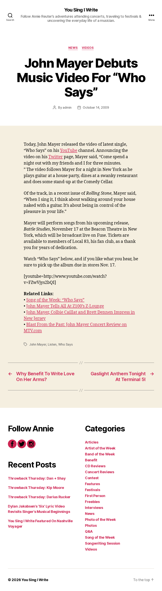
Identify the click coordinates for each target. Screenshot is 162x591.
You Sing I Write (81, 10)
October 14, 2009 (96, 107)
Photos (91, 525)
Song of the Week (100, 537)
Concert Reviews (99, 472)
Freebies (92, 502)
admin (67, 107)
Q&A (89, 531)
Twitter (55, 157)
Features (92, 484)
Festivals (92, 490)
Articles (91, 442)
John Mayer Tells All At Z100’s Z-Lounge (65, 306)
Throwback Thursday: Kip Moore (36, 488)
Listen (52, 344)
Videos (88, 48)
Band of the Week (100, 454)
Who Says (65, 344)
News (73, 48)
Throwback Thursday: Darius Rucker (39, 497)
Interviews (94, 508)
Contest (92, 478)
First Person (95, 496)
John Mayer (37, 344)
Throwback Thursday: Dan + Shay (37, 478)
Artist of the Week (100, 448)
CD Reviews (95, 466)
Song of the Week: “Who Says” (55, 300)
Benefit (91, 460)
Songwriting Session (102, 543)
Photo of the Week (100, 519)
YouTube (68, 150)
